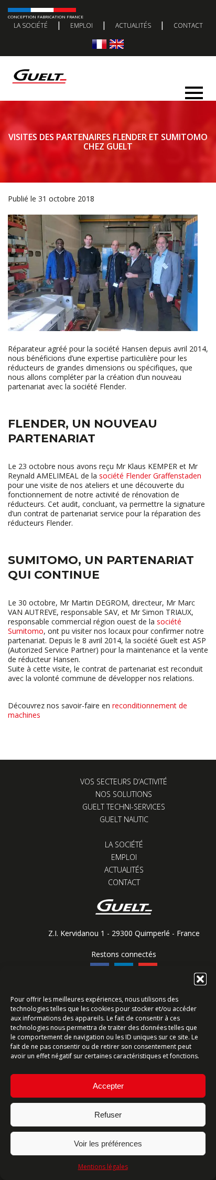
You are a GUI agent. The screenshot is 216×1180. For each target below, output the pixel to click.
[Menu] (194, 90)
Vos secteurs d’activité (123, 781)
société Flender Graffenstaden (150, 476)
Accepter (108, 1085)
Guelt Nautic (124, 819)
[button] (200, 979)
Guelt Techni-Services (123, 807)
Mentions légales (103, 1166)
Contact (188, 25)
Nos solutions (123, 794)
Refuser (108, 1114)
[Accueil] (104, 66)
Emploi (81, 25)
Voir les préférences (108, 1143)
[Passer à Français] (99, 44)
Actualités (133, 25)
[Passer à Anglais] (117, 44)
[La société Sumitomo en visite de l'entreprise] (103, 328)
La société (31, 25)
